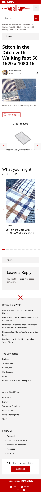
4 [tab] (15, 249)
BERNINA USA (8, 410)
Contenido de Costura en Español (16, 380)
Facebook (11, 436)
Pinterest (11, 449)
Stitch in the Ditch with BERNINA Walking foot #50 (20, 231)
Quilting (9, 225)
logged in (22, 279)
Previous (9, 36)
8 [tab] (31, 249)
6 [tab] (23, 249)
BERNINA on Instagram (17, 440)
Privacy (5, 402)
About (5, 376)
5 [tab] (19, 249)
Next (37, 146)
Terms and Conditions (11, 406)
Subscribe (20, 469)
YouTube (10, 453)
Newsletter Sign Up (10, 414)
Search (36, 18)
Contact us (7, 397)
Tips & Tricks (7, 363)
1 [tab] (3, 249)
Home (4, 24)
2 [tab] (7, 249)
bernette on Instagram (17, 444)
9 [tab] (35, 249)
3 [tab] (11, 249)
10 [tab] (39, 249)
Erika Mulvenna (15, 71)
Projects (5, 359)
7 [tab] (27, 249)
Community (7, 367)
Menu (36, 8)
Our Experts (7, 372)
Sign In (5, 419)
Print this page (13, 115)
